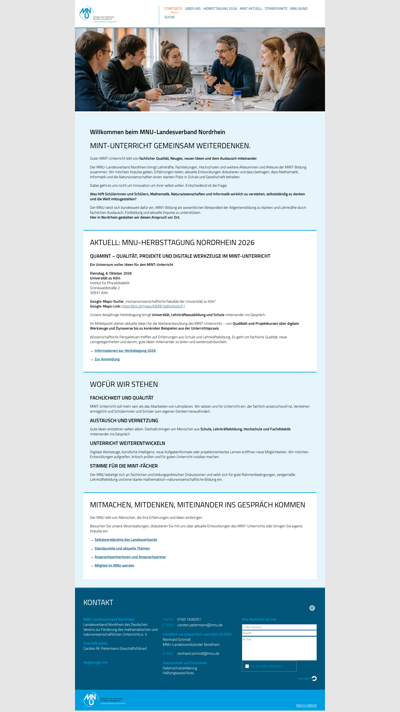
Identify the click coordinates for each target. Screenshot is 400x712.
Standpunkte (276, 8)
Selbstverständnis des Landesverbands (126, 539)
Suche (169, 17)
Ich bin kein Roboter (266, 666)
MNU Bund (299, 8)
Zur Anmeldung (107, 359)
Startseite (173, 8)
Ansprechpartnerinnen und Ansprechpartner (130, 557)
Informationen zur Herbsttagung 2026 (125, 350)
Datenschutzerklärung (180, 668)
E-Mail (312, 608)
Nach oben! (306, 705)
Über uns (193, 8)
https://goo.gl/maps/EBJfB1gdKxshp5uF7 (153, 306)
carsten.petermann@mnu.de (199, 625)
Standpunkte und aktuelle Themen (122, 548)
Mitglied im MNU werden (114, 565)
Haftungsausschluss (178, 673)
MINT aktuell (251, 8)
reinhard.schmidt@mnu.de (198, 653)
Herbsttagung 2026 (220, 8)
